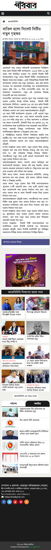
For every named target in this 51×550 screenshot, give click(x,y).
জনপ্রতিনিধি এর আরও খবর (25, 396)
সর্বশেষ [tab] (13, 403)
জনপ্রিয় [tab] (37, 403)
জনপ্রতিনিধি (13, 21)
